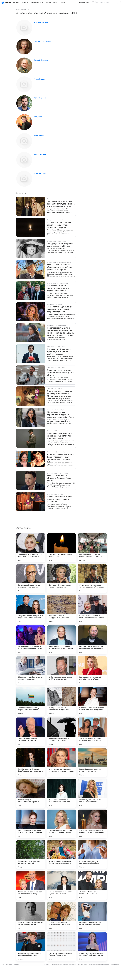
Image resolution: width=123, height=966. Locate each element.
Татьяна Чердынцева (42, 41)
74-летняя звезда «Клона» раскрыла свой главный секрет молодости (59, 309)
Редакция (46, 964)
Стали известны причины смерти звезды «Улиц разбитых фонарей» (59, 225)
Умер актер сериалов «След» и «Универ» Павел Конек (59, 478)
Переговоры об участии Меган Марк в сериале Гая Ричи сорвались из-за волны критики (60, 330)
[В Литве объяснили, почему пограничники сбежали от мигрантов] (30, 701)
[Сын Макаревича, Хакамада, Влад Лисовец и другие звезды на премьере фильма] (30, 762)
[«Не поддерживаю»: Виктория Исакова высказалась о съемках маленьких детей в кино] (30, 824)
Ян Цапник (38, 117)
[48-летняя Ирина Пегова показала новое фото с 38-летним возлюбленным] (92, 885)
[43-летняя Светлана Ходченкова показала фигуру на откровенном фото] (92, 824)
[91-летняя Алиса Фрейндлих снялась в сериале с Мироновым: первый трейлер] (92, 578)
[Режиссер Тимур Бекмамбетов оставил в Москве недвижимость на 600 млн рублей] (92, 639)
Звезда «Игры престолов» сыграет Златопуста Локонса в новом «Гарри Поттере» (61, 203)
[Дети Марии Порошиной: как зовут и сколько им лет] (61, 578)
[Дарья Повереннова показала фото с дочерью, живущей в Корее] (61, 793)
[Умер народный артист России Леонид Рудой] (61, 547)
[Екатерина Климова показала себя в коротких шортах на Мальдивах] (92, 916)
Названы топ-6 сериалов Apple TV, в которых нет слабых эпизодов (59, 351)
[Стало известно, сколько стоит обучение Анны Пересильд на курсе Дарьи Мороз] (92, 946)
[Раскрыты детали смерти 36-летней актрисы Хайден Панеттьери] (92, 670)
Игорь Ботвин (39, 136)
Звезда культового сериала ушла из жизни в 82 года (60, 244)
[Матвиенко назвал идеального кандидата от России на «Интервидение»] (30, 946)
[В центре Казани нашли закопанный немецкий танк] (61, 701)
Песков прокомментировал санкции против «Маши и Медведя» (60, 499)
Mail (3, 964)
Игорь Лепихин (40, 79)
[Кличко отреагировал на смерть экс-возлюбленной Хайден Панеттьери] (30, 885)
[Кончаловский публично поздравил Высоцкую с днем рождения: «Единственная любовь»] (61, 916)
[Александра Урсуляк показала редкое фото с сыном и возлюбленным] (61, 885)
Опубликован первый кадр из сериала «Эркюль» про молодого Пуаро (59, 435)
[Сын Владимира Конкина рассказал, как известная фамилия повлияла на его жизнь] (30, 732)
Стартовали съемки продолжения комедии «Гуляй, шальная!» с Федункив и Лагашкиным (59, 288)
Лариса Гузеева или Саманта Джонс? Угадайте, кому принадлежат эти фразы (60, 457)
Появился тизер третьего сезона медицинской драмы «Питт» (60, 372)
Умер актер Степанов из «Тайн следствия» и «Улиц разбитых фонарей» (59, 267)
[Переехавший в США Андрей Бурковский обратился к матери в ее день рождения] (61, 639)
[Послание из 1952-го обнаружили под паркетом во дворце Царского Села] (61, 609)
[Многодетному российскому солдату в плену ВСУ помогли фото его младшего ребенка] (92, 547)
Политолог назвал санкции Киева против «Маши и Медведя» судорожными (59, 393)
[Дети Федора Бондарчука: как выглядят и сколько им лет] (30, 578)
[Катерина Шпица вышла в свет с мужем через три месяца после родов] (92, 701)
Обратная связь (115, 964)
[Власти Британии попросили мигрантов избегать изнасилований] (92, 762)
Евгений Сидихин (41, 60)
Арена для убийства (22, 9)
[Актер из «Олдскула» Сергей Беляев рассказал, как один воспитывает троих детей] (61, 854)
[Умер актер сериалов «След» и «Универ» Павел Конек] (61, 946)
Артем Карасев (40, 98)
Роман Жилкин (40, 155)
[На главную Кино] (7, 2)
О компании (9, 964)
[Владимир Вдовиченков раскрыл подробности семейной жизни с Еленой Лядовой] (30, 609)
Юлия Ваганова (40, 173)
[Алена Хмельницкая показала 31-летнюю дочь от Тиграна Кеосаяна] (30, 916)
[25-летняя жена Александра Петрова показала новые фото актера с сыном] (92, 732)
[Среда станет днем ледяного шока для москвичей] (30, 854)
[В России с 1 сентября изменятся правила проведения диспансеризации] (30, 670)
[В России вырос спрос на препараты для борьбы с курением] (92, 854)
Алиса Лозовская (41, 22)
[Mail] (3, 2)
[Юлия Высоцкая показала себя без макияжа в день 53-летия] (61, 824)
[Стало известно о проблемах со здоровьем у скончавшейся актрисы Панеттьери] (30, 547)
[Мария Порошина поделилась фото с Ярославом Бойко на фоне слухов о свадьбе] (30, 639)
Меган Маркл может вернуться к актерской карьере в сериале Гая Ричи (60, 414)
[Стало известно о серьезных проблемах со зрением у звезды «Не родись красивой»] (61, 762)
